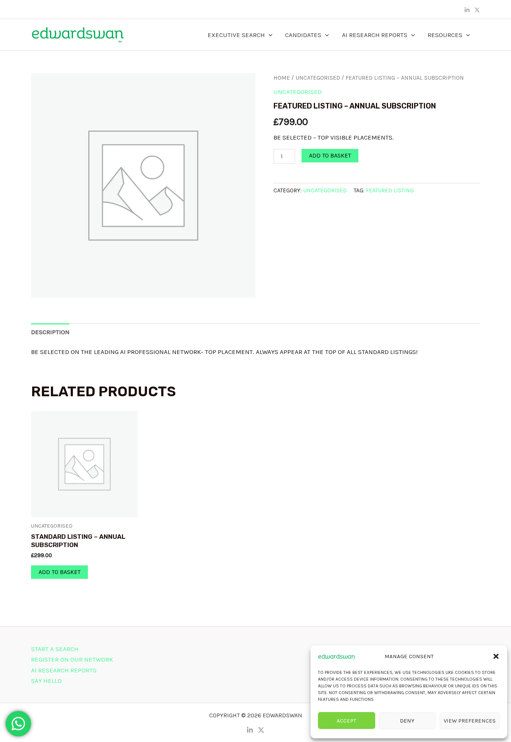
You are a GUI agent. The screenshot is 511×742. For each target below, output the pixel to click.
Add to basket (330, 155)
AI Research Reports (374, 35)
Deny (407, 720)
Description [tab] (50, 332)
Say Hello (46, 680)
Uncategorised (318, 77)
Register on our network (72, 659)
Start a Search (55, 649)
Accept (346, 720)
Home (281, 77)
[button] (496, 656)
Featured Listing (390, 190)
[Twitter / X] (477, 10)
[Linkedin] (467, 10)
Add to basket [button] (59, 571)
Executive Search (236, 35)
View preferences (470, 720)
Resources (445, 35)
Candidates (303, 35)
